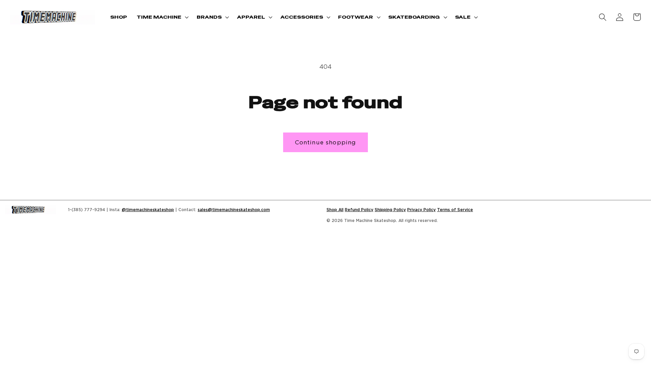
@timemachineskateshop (148, 209)
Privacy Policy (421, 209)
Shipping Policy (390, 209)
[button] (162, 17)
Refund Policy (359, 209)
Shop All (335, 209)
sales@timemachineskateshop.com (234, 209)
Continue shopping (325, 142)
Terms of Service (455, 209)
